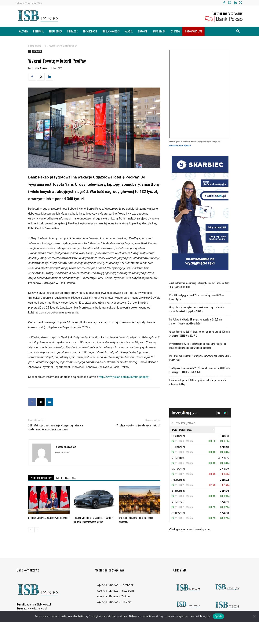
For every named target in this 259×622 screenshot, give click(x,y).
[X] (241, 3)
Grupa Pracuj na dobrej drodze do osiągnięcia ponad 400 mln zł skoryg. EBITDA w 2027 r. (199, 333)
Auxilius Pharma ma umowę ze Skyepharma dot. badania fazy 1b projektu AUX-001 (199, 285)
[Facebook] (224, 3)
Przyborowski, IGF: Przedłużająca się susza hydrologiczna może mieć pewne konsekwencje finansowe (197, 346)
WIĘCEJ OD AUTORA (66, 478)
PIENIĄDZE (37, 51)
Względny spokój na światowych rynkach (138, 425)
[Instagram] (229, 3)
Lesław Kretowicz (41, 67)
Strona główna (34, 45)
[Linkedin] (235, 3)
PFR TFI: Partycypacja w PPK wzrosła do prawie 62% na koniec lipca (196, 297)
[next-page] (36, 529)
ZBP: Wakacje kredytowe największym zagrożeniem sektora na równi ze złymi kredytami (55, 427)
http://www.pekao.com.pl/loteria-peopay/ (124, 377)
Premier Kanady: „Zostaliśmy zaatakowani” (48, 517)
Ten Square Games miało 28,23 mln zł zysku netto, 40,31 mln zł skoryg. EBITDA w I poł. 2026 (199, 370)
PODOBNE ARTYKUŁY (41, 478)
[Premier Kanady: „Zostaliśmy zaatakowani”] (49, 500)
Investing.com (202, 529)
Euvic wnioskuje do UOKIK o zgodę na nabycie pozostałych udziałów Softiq (197, 382)
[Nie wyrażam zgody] (254, 616)
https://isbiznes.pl (61, 452)
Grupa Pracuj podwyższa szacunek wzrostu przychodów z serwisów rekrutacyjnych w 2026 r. (197, 309)
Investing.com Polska (180, 145)
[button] (238, 31)
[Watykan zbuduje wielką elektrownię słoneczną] (139, 500)
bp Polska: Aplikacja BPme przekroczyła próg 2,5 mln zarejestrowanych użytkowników (195, 321)
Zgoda (218, 616)
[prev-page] (30, 529)
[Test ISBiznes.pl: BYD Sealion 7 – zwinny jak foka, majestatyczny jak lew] (94, 500)
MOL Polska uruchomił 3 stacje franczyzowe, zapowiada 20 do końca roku (200, 358)
